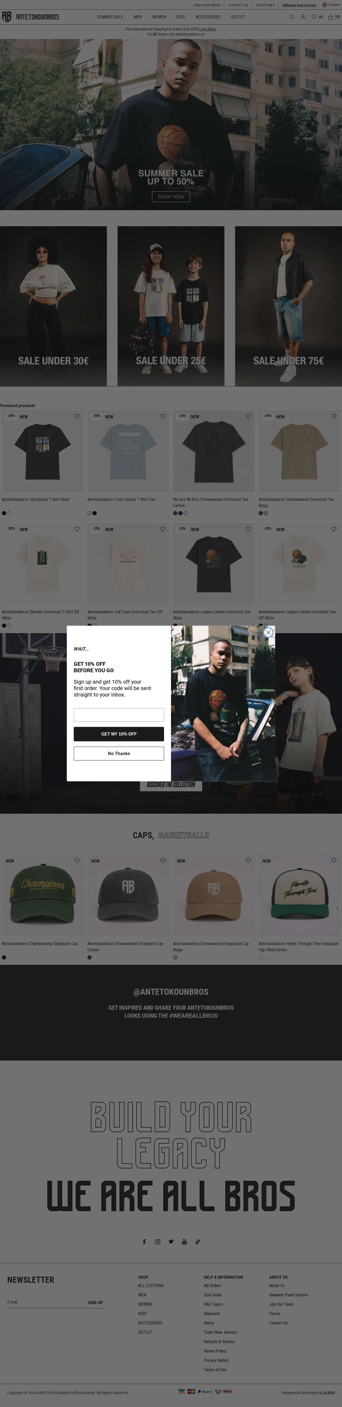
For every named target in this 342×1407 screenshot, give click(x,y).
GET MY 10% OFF (119, 734)
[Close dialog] (268, 632)
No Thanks (119, 753)
